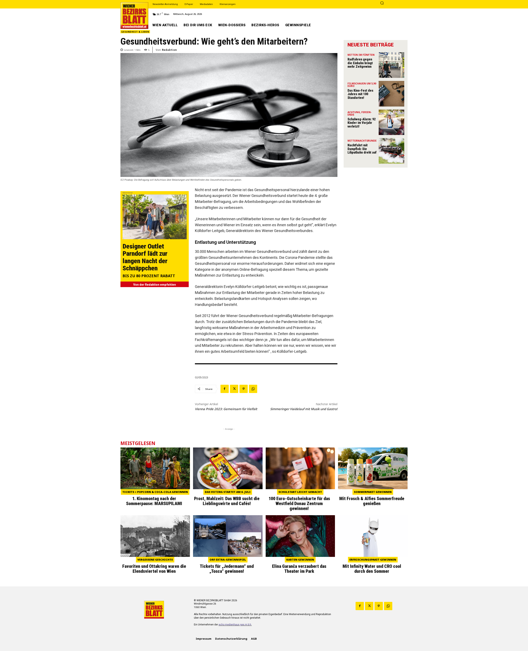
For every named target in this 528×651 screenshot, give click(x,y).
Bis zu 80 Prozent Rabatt (149, 276)
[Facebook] (224, 389)
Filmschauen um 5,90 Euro (362, 85)
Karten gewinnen (300, 559)
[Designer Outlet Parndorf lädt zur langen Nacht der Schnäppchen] (155, 216)
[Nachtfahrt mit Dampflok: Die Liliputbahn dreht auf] (391, 151)
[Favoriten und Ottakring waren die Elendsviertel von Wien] (155, 536)
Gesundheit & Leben (135, 31)
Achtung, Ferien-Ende (360, 113)
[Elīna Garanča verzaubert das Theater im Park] (300, 536)
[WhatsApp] (253, 389)
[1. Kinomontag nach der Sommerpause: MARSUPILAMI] (155, 468)
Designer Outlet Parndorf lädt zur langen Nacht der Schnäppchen (145, 257)
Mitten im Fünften (361, 55)
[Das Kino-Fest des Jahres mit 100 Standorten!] (391, 94)
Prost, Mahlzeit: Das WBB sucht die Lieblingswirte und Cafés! (226, 501)
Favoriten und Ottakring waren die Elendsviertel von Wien (154, 569)
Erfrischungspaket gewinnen (372, 559)
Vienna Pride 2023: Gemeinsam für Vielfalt (226, 409)
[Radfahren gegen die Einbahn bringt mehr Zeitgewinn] (391, 65)
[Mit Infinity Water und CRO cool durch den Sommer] (373, 536)
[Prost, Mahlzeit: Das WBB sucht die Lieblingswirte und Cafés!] (228, 468)
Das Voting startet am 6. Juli (228, 492)
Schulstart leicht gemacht (300, 492)
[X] (234, 389)
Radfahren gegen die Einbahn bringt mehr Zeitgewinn (360, 63)
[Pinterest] (243, 389)
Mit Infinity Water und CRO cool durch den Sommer (372, 569)
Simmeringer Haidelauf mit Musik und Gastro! (303, 409)
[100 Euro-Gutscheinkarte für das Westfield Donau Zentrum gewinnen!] (300, 468)
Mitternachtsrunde (362, 141)
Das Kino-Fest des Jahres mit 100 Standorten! (360, 94)
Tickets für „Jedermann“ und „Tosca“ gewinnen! (227, 569)
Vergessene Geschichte (155, 559)
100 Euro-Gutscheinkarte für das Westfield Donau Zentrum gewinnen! (299, 503)
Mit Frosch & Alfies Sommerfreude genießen (371, 501)
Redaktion (169, 50)
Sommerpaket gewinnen (373, 492)
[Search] (382, 3)
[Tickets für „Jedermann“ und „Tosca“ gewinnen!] (228, 536)
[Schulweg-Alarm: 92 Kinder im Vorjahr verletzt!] (391, 122)
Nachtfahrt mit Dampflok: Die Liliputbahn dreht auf (362, 148)
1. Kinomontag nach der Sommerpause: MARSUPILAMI (154, 501)
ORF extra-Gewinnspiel (228, 559)
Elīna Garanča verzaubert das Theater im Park (299, 569)
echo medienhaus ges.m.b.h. (235, 624)
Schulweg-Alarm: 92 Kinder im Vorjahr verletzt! (362, 122)
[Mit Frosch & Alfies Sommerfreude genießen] (373, 468)
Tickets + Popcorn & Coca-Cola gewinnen (155, 492)
